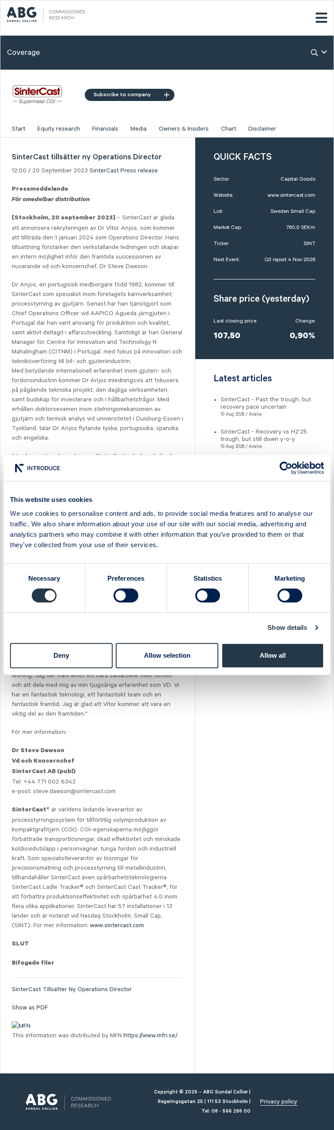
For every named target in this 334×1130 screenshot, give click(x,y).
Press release (139, 170)
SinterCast (104, 170)
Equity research (58, 128)
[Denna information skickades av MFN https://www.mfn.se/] (21, 1025)
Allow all (273, 655)
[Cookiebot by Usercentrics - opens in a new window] (286, 467)
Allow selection (167, 655)
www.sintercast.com (117, 925)
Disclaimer (262, 128)
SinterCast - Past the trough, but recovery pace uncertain (265, 403)
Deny (61, 655)
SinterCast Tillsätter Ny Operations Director (72, 989)
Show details (287, 627)
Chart (228, 128)
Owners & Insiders (184, 128)
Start (18, 128)
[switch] (126, 595)
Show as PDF (30, 1007)
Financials (105, 128)
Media (138, 128)
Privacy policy (278, 1101)
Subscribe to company (122, 94)
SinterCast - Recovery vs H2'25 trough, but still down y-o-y (263, 435)
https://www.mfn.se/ (150, 1035)
